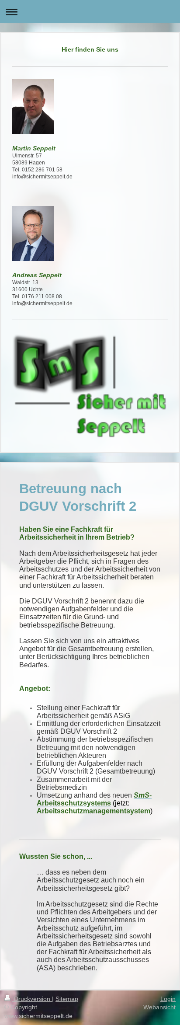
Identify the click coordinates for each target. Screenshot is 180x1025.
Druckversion (32, 998)
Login (168, 998)
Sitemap (66, 998)
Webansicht (159, 1007)
